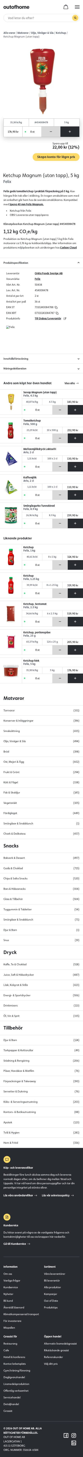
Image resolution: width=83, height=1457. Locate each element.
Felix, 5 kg (29, 664)
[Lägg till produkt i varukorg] (69, 131)
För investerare (12, 1320)
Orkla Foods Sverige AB (49, 273)
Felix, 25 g (29, 635)
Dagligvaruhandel (14, 1377)
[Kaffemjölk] (11, 487)
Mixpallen (9, 1327)
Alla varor (9, 33)
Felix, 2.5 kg (30, 607)
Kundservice (10, 1287)
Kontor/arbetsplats (14, 1363)
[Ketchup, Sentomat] (11, 613)
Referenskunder (53, 1357)
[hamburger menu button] (77, 7)
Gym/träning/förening (16, 1370)
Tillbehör (13, 1028)
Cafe (6, 1350)
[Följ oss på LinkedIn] (73, 1443)
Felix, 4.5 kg (30, 395)
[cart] (66, 7)
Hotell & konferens (14, 1357)
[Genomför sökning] (75, 18)
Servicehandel (11, 1397)
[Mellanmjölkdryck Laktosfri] (11, 459)
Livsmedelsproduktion (16, 1383)
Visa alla (69, 383)
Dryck (10, 952)
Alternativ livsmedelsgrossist (60, 1343)
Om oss (7, 1273)
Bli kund (8, 1300)
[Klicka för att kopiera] (56, 307)
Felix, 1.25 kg (31, 579)
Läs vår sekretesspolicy (56, 1195)
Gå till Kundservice (14, 1243)
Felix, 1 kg (29, 550)
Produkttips (51, 1307)
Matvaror (23, 33)
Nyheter (8, 1294)
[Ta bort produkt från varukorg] (51, 131)
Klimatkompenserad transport (21, 1314)
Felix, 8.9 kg (30, 509)
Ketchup (61, 33)
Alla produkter (52, 1287)
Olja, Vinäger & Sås (42, 33)
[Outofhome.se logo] (16, 7)
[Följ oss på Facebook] (66, 1435)
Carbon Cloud (68, 247)
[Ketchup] (11, 557)
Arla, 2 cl (28, 452)
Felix (37, 278)
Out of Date (51, 1300)
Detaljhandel (11, 1404)
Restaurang (10, 1343)
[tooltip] (55, 307)
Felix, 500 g (30, 424)
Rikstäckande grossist (56, 1350)
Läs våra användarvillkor (18, 1195)
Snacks (11, 846)
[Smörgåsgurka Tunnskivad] (11, 515)
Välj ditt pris (51, 1363)
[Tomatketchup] (11, 430)
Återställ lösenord (13, 1307)
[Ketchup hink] (11, 670)
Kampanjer (50, 1294)
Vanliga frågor (11, 1280)
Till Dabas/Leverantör (48, 318)
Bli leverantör (52, 1280)
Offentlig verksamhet (16, 1390)
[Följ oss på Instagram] (73, 1435)
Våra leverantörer (54, 1273)
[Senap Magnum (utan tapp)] (11, 402)
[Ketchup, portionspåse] (11, 642)
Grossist (7, 1410)
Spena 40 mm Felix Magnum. (26, 204)
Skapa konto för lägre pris (56, 157)
